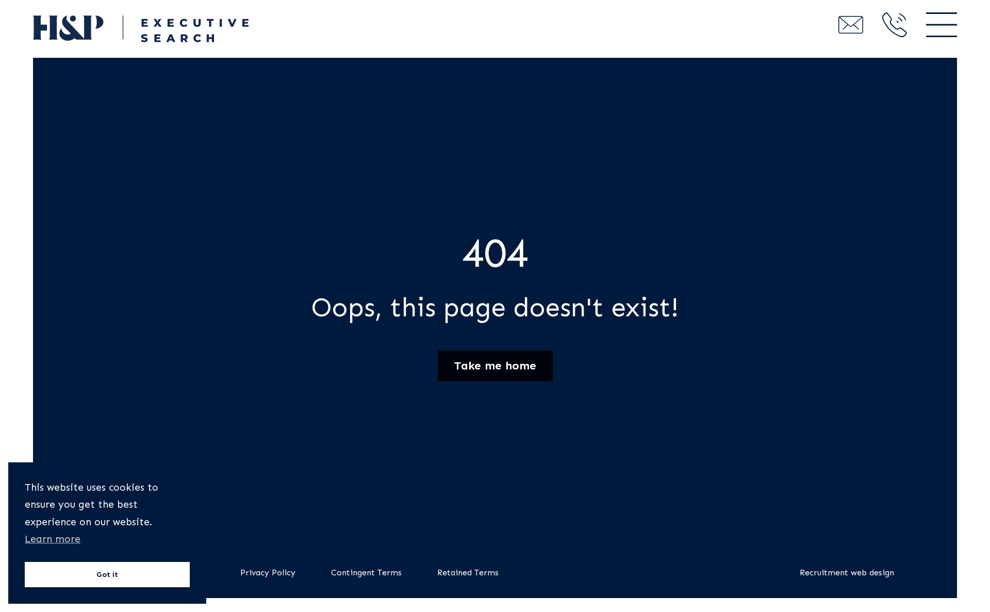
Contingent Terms (366, 572)
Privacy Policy (267, 572)
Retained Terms (468, 572)
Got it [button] (107, 574)
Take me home (495, 366)
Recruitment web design (847, 572)
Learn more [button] (52, 539)
